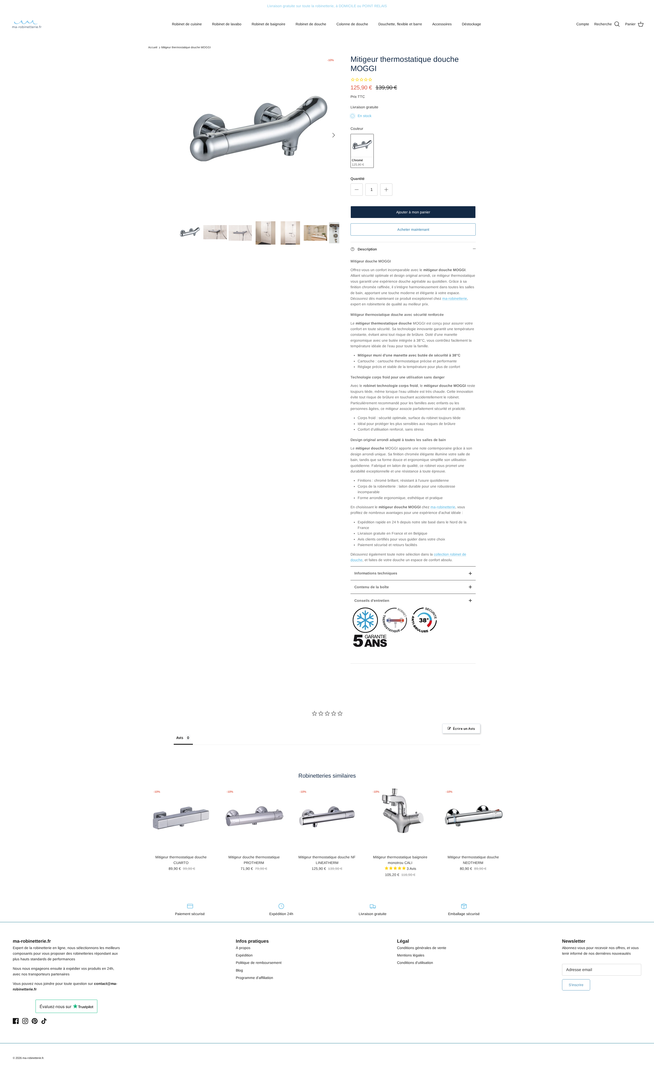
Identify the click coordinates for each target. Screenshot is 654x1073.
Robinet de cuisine (187, 24)
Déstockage (471, 24)
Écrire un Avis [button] (464, 728)
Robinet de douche (311, 24)
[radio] (362, 151)
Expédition (244, 955)
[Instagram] (25, 1021)
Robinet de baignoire (268, 24)
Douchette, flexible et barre (400, 24)
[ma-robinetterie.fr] (26, 24)
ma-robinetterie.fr (32, 1057)
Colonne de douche (352, 24)
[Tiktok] (44, 1021)
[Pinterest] (35, 1021)
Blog (239, 970)
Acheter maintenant (413, 229)
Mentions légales (410, 955)
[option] (258, 135)
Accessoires (442, 24)
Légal (403, 941)
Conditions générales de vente (421, 948)
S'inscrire (576, 985)
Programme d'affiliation (254, 978)
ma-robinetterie (454, 298)
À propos (243, 948)
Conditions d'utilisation (415, 963)
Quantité (358, 179)
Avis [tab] (179, 737)
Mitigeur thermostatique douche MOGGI (186, 47)
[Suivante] (333, 135)
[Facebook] (16, 1021)
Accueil (152, 47)
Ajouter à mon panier (413, 212)
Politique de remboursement (259, 963)
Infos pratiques (252, 941)
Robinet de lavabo (226, 24)
